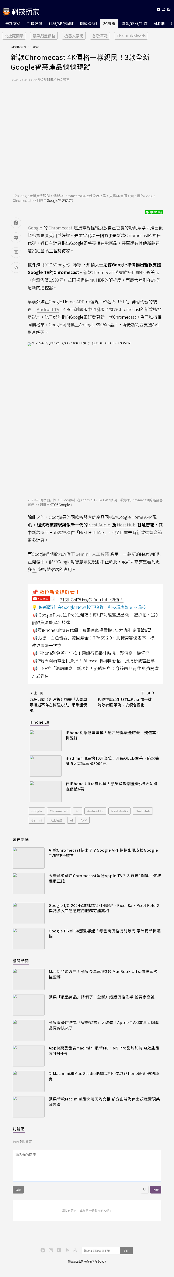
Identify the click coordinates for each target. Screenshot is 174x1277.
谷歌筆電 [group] (100, 35)
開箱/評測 (88, 23)
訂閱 (126, 1251)
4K (78, 811)
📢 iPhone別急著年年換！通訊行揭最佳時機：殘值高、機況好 (91, 653)
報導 (77, 265)
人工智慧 (56, 820)
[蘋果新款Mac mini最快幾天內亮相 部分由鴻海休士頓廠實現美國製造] (29, 1106)
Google (36, 811)
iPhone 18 (39, 722)
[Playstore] (66, 1250)
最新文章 (13, 23)
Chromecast (59, 811)
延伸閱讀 (21, 839)
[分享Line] (16, 237)
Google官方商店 (59, 200)
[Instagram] (50, 1250)
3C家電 (109, 23)
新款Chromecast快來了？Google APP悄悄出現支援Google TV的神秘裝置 (103, 852)
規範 (18, 1190)
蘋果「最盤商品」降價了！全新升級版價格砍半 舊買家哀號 (102, 997)
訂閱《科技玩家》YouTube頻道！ (91, 599)
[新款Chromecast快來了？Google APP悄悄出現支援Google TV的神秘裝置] (29, 858)
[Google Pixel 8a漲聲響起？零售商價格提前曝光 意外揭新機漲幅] (29, 938)
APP (84, 820)
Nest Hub (142, 811)
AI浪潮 (159, 23)
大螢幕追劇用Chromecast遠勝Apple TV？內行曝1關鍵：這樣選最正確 (105, 878)
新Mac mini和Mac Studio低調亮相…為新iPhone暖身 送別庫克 (104, 1076)
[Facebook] (42, 1250)
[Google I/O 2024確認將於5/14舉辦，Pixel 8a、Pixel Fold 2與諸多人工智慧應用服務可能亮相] (29, 913)
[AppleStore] (74, 1250)
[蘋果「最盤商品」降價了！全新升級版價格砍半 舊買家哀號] (29, 1004)
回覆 (156, 1190)
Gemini (36, 820)
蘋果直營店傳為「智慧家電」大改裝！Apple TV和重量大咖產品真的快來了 (104, 1025)
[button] (164, 10)
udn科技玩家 (18, 47)
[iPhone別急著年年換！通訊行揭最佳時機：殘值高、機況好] (46, 740)
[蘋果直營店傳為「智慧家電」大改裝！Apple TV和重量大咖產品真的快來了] (29, 1030)
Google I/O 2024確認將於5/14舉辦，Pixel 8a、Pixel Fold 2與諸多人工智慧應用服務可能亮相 (104, 908)
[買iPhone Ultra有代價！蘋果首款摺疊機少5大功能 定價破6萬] (46, 791)
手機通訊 (34, 23)
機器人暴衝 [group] (73, 35)
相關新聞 (21, 960)
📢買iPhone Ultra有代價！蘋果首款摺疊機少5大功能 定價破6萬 (92, 630)
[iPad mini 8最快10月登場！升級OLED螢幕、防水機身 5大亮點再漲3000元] (46, 766)
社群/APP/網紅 (61, 23)
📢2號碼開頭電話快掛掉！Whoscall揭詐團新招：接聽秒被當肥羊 (93, 661)
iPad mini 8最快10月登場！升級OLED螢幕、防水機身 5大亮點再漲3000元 (112, 760)
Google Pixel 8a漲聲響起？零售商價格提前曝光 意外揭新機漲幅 (105, 933)
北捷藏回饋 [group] (14, 35)
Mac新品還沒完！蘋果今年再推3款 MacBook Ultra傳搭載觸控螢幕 (103, 974)
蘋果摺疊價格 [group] (43, 35)
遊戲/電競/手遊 (134, 23)
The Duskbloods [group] (131, 35)
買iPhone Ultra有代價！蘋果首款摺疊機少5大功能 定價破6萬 (111, 786)
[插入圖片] (145, 1190)
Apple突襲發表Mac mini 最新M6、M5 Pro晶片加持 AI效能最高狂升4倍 (104, 1050)
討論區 (19, 1128)
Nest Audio (119, 811)
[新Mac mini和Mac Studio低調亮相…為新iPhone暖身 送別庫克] (29, 1081)
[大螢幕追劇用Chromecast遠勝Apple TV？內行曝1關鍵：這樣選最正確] (29, 883)
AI (71, 820)
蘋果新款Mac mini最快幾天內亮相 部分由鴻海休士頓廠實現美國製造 (104, 1101)
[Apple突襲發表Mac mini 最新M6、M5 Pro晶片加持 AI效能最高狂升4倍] (29, 1055)
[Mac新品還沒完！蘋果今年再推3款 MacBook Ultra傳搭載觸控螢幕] (29, 979)
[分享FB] (16, 223)
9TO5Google (60, 504)
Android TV (95, 811)
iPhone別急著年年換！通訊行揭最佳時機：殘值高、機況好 (113, 735)
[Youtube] (158, 10)
